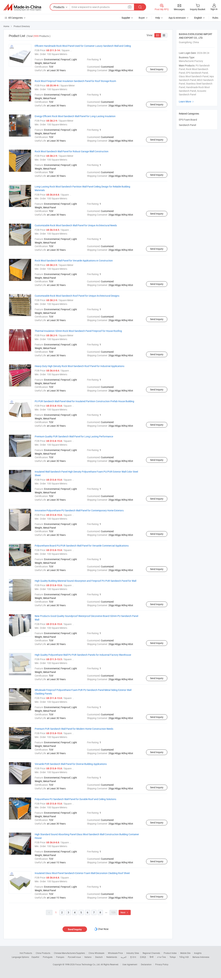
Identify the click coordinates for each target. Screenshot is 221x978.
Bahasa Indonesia (201, 957)
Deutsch (99, 957)
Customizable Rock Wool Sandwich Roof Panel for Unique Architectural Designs (77, 295)
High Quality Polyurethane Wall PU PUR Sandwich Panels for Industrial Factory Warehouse (83, 654)
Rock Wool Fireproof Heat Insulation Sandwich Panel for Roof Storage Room (75, 81)
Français (60, 957)
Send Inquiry (156, 69)
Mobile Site (185, 953)
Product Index (170, 953)
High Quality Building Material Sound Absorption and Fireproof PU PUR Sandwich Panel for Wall (85, 580)
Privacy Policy (161, 964)
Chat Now (103, 929)
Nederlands (111, 957)
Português (47, 957)
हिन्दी (151, 957)
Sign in (214, 9)
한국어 (133, 957)
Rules (215, 17)
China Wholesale (96, 953)
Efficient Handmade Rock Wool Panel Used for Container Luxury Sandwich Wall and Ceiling (83, 45)
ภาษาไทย (161, 957)
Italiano (88, 957)
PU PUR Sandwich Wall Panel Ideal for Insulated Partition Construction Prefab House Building (84, 401)
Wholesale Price (115, 953)
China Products (43, 953)
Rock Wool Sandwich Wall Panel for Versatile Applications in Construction (74, 260)
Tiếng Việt (184, 957)
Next (125, 912)
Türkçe (173, 957)
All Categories (15, 17)
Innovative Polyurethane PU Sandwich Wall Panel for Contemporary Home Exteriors (79, 510)
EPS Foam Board (188, 119)
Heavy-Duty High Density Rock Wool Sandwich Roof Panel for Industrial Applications (79, 366)
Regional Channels (151, 953)
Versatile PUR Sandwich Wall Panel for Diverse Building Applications (71, 764)
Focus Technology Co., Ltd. (88, 964)
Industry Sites (132, 953)
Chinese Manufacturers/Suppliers (69, 953)
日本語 (143, 957)
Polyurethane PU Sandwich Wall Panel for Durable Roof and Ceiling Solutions (75, 799)
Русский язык (74, 957)
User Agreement (129, 964)
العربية (123, 957)
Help (157, 17)
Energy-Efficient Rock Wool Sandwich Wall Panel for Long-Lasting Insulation (75, 116)
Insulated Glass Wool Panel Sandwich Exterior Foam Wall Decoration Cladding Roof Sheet (82, 873)
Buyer (142, 17)
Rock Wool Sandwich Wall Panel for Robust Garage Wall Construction (71, 151)
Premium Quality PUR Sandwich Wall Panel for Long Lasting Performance (74, 436)
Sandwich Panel (187, 125)
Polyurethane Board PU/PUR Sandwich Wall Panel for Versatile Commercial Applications (82, 545)
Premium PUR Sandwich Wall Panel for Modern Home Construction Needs (74, 728)
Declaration (146, 964)
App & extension (177, 17)
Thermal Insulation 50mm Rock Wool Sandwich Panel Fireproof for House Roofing (78, 330)
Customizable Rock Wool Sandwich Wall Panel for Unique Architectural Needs (76, 225)
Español (35, 957)
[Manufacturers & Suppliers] (22, 7)
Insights (197, 953)
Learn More (186, 101)
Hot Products (26, 953)
